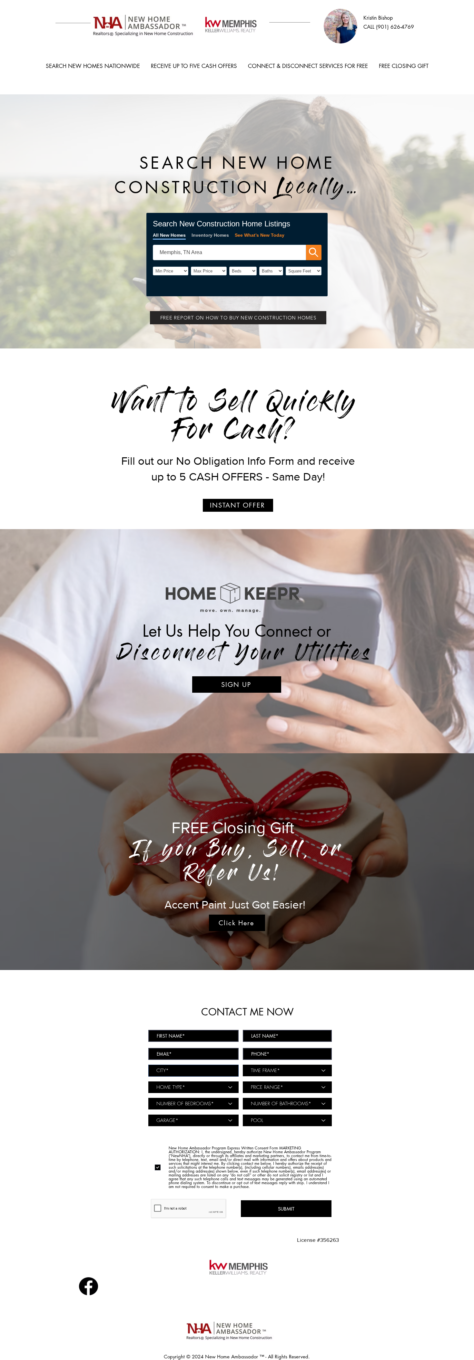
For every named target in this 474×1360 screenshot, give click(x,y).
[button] (238, 317)
